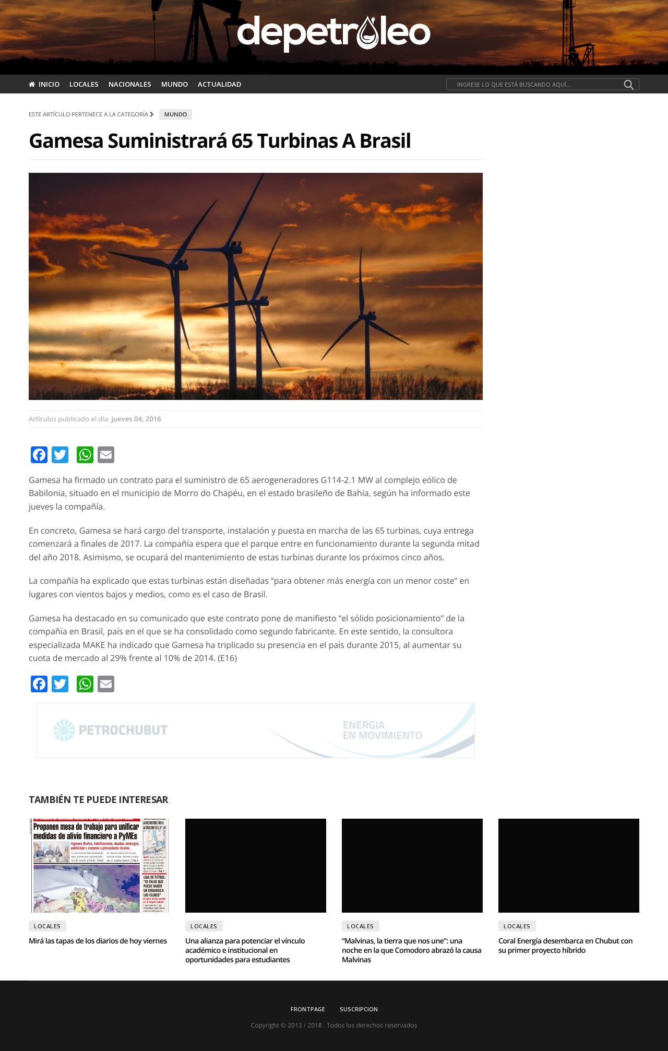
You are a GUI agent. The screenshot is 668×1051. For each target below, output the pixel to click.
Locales (84, 84)
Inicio (49, 84)
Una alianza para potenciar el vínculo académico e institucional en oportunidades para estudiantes (245, 950)
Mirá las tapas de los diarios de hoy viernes (98, 941)
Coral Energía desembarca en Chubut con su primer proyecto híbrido (565, 945)
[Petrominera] (256, 730)
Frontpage (308, 1009)
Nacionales (130, 84)
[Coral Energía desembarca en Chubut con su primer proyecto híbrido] (568, 866)
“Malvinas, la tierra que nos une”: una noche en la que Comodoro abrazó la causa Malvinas (411, 950)
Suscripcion (359, 1009)
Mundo (174, 84)
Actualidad (219, 84)
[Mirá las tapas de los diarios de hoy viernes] (99, 866)
